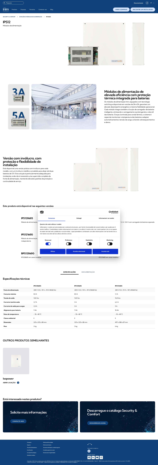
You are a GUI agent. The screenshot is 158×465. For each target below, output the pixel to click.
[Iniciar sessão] (147, 2)
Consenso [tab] (51, 218)
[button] (138, 3)
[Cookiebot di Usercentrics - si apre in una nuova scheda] (110, 212)
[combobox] (13, 2)
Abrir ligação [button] (11, 383)
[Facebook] (89, 457)
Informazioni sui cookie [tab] (106, 218)
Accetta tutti (105, 251)
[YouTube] (97, 457)
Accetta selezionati (79, 251)
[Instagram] (101, 457)
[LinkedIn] (93, 457)
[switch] (68, 243)
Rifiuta (53, 251)
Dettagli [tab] (79, 218)
